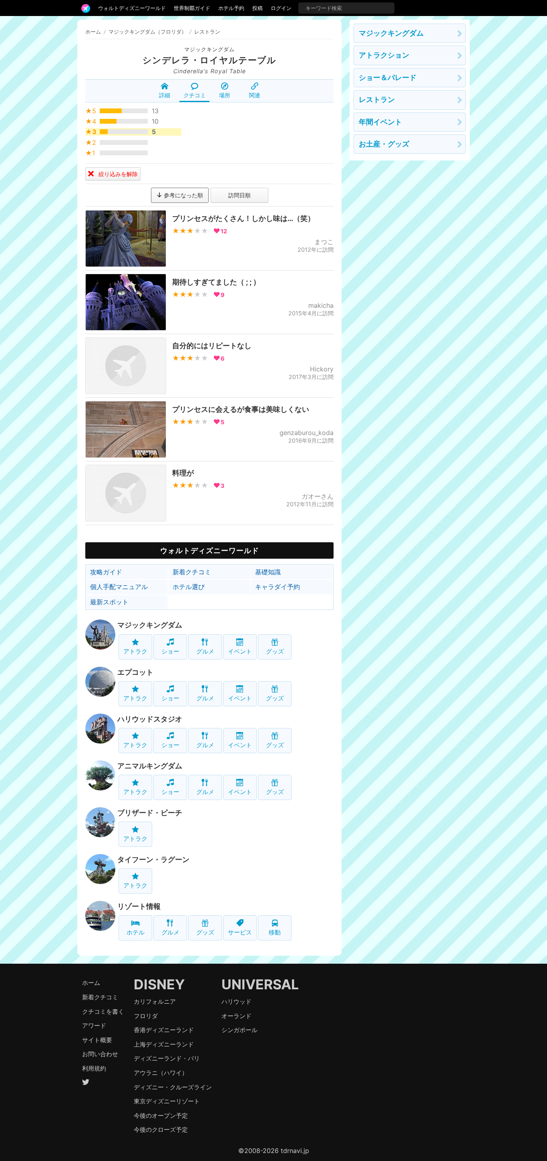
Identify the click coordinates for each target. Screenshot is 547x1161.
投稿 (257, 8)
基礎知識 (268, 572)
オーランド (236, 1016)
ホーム (93, 31)
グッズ (275, 651)
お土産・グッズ (384, 144)
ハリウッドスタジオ (149, 719)
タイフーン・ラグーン (153, 859)
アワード (94, 1025)
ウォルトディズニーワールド (132, 8)
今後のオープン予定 (161, 1115)
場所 (224, 95)
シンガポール (239, 1030)
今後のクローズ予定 (161, 1129)
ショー (170, 651)
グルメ (205, 651)
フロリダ (146, 1016)
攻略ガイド (106, 572)
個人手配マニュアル (119, 587)
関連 (254, 95)
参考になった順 (182, 195)
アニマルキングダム (149, 766)
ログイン (281, 8)
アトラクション (384, 55)
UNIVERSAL (260, 984)
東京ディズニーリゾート (167, 1101)
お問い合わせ (100, 1054)
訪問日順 (239, 195)
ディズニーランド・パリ (167, 1058)
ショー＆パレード (387, 77)
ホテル (136, 932)
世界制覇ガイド (192, 8)
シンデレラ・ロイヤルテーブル (209, 60)
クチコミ (194, 95)
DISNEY (159, 984)
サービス (240, 932)
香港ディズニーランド (164, 1030)
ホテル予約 (231, 8)
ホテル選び (189, 587)
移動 (275, 932)
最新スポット (109, 602)
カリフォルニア (155, 1001)
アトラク (135, 651)
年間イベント (380, 122)
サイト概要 (97, 1040)
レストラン (377, 99)
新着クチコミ (192, 572)
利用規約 (94, 1068)
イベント (240, 651)
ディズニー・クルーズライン (173, 1087)
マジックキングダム (209, 49)
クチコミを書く (103, 1011)
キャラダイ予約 (277, 587)
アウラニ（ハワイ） (161, 1073)
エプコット (135, 672)
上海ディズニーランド (164, 1044)
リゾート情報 (139, 906)
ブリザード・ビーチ (149, 812)
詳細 (164, 95)
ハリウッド (236, 1001)
